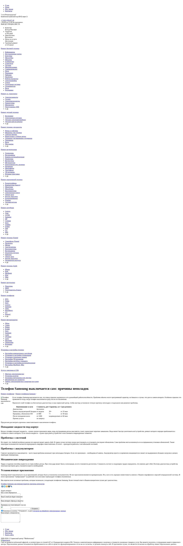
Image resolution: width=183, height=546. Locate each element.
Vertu (7, 308)
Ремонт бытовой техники (10, 48)
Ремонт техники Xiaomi (9, 238)
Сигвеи (7, 99)
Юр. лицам (9, 9)
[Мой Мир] (9, 486)
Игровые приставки (12, 174)
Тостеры (8, 65)
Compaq (8, 221)
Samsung (8, 217)
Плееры (8, 200)
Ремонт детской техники (10, 112)
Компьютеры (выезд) (12, 185)
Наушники (9, 166)
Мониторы (9, 187)
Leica (7, 339)
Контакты (8, 11)
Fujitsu (7, 226)
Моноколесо (9, 105)
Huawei (7, 314)
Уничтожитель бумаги (13, 290)
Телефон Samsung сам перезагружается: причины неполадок (22, 484)
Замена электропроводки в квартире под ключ (22, 381)
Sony (7, 223)
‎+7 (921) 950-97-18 (7, 20)
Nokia (7, 301)
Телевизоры (9, 153)
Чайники (8, 75)
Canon (7, 325)
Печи (7, 71)
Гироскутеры (10, 103)
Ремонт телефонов (7, 295)
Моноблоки (9, 189)
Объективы (9, 342)
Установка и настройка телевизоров (18, 355)
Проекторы (9, 159)
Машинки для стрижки (13, 133)
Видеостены (9, 161)
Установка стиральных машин (16, 357)
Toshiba (7, 225)
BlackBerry (9, 310)
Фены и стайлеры (11, 131)
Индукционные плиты (13, 54)
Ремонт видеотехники (9, 149)
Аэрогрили (9, 63)
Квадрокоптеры (10, 191)
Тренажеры (9, 140)
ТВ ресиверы (10, 172)
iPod (6, 275)
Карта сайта (9, 535)
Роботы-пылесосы (11, 79)
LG (6, 230)
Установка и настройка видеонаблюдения (20, 363)
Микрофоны (9, 168)
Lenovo (7, 211)
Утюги (7, 82)
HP (6, 219)
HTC (7, 299)
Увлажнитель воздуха (13, 260)
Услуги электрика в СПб (10, 370)
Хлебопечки (9, 61)
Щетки (7, 245)
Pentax (7, 327)
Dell (6, 228)
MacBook (8, 273)
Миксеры (8, 60)
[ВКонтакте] (2, 486)
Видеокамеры (10, 155)
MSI (6, 232)
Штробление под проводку (15, 380)
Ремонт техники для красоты (11, 127)
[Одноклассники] (7, 486)
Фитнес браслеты (11, 196)
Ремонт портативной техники (11, 179)
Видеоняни (9, 116)
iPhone (7, 269)
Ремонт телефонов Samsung (25, 394)
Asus (6, 213)
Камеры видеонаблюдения (14, 157)
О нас (7, 5)
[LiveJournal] (11, 486)
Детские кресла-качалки (13, 122)
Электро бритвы (11, 134)
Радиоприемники (11, 198)
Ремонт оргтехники (8, 282)
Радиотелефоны (11, 183)
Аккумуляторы (10, 247)
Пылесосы (9, 77)
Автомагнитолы (11, 202)
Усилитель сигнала (12, 253)
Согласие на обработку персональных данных (49, 511)
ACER (7, 215)
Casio (7, 335)
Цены (7, 7)
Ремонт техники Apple (9, 266)
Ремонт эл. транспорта (9, 94)
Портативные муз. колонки (15, 164)
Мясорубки (9, 58)
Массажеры (9, 144)
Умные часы (9, 194)
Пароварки (9, 73)
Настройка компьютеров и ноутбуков (18, 353)
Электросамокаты (11, 97)
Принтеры (9, 286)
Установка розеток (11, 376)
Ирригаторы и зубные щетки (15, 136)
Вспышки (8, 344)
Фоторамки (9, 90)
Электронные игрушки (13, 118)
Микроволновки (11, 67)
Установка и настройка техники (12, 350)
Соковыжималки (11, 69)
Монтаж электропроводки (14, 374)
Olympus (8, 337)
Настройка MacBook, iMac (14, 365)
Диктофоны (9, 170)
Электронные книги (12, 193)
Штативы (8, 340)
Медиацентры (10, 163)
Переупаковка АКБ (12, 107)
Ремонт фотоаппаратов (9, 320)
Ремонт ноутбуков (7, 208)
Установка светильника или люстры (18, 378)
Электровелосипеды (12, 101)
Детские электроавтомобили (15, 120)
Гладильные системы (12, 84)
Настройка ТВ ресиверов (14, 359)
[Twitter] (4, 486)
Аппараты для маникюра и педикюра (18, 138)
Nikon (7, 323)
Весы (7, 88)
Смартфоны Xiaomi (12, 241)
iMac (6, 277)
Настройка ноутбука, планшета (16, 361)
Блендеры (8, 56)
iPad (6, 271)
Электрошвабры (11, 81)
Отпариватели (10, 86)
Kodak (7, 329)
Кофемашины (10, 52)
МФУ (7, 288)
